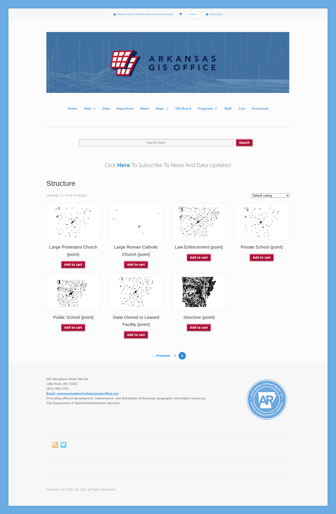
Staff (228, 108)
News (144, 108)
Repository (125, 108)
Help (87, 108)
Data (106, 108)
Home (72, 108)
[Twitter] (63, 445)
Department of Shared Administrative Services (145, 14)
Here (123, 165)
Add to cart (73, 264)
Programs (205, 108)
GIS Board (183, 108)
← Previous (161, 355)
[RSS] (55, 445)
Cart (241, 108)
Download (216, 14)
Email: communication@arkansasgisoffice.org (82, 393)
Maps (160, 108)
